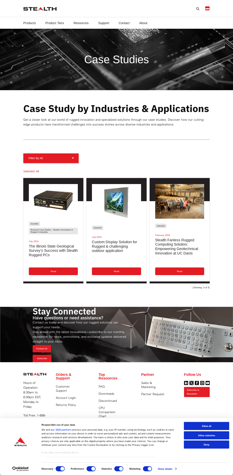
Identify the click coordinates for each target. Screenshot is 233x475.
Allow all (206, 426)
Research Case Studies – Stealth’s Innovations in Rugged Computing (52, 231)
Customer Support (63, 388)
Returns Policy (66, 405)
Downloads (106, 394)
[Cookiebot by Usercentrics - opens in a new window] (20, 468)
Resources (81, 23)
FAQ (102, 386)
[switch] (91, 468)
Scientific (34, 224)
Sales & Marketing (148, 385)
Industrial (98, 228)
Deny (206, 444)
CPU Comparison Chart (107, 412)
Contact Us (41, 348)
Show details (165, 468)
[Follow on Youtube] (208, 383)
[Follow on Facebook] (197, 383)
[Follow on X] (191, 383)
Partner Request (152, 394)
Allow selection (206, 435)
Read (53, 271)
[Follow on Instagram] (202, 383)
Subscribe (42, 358)
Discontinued (108, 401)
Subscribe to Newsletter (193, 392)
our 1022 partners (61, 429)
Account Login (66, 398)
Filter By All (36, 158)
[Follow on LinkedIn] (186, 383)
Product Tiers (54, 23)
